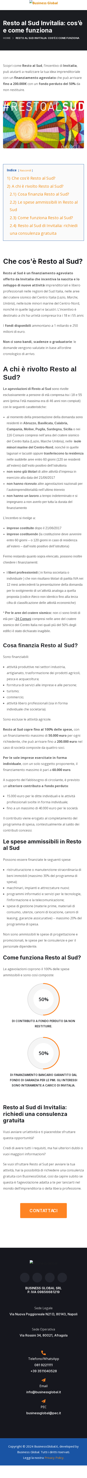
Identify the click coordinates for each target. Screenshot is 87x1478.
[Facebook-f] (25, 1277)
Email (43, 1386)
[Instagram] (37, 1277)
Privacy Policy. (54, 1458)
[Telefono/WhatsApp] (43, 1353)
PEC (44, 1407)
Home (7, 38)
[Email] (43, 1380)
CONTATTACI (43, 1210)
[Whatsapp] (50, 1277)
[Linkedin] (62, 1277)
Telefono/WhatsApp (43, 1358)
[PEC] (43, 1401)
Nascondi (25, 170)
